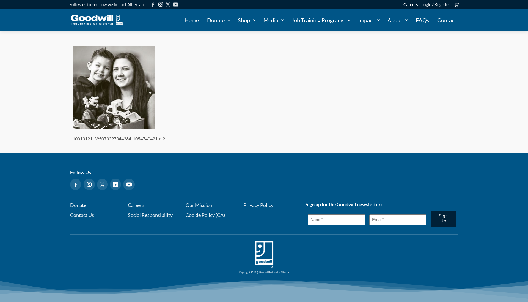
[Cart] (456, 4)
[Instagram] (160, 4)
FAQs (422, 20)
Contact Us (82, 215)
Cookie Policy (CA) (205, 215)
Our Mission (199, 205)
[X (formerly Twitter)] (168, 4)
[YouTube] (175, 4)
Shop (244, 20)
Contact (446, 20)
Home (192, 20)
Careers (410, 4)
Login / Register (435, 4)
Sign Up (443, 218)
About (394, 20)
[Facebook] (152, 4)
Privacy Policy (258, 205)
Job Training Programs (318, 20)
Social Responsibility (150, 215)
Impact (366, 20)
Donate (216, 20)
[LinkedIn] (115, 184)
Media (270, 20)
